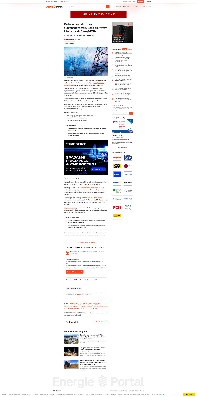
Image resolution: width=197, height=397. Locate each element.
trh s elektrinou (93, 308)
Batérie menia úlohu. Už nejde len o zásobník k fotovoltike (123, 80)
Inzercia (125, 1)
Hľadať (108, 6)
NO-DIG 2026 (117, 135)
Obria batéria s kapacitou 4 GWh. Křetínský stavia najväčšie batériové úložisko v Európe (123, 54)
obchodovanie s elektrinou (100, 306)
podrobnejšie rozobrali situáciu (91, 188)
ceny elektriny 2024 (95, 303)
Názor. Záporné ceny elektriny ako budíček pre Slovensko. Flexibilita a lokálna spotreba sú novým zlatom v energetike (123, 71)
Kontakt (134, 1)
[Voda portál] (64, 1)
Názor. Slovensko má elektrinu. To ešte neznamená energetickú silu (123, 76)
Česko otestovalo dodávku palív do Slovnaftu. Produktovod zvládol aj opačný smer (123, 84)
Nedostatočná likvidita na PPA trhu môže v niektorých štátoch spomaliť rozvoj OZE (86, 134)
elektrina (66, 306)
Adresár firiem (143, 6)
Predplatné (140, 1)
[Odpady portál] (51, 1)
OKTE (82, 308)
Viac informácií (160, 395)
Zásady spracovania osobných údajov (118, 390)
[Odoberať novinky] (131, 113)
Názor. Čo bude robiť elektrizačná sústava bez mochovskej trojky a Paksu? (123, 95)
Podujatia (118, 6)
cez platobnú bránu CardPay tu (82, 294)
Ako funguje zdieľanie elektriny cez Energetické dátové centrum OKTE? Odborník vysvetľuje (86, 221)
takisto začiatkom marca (94, 198)
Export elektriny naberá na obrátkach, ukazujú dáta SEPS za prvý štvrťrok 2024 (87, 129)
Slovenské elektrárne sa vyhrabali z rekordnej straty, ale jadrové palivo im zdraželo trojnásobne (86, 226)
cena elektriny (74, 303)
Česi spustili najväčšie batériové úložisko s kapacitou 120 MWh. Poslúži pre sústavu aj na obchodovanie (122, 59)
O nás (129, 1)
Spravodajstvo (127, 6)
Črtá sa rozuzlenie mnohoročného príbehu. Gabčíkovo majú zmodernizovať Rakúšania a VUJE (123, 90)
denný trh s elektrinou (70, 305)
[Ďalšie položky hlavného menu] (150, 6)
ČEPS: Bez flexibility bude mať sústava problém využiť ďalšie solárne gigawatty (124, 100)
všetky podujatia (122, 147)
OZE (86, 308)
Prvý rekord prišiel (70, 208)
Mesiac (130, 49)
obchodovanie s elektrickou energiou (81, 306)
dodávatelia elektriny (84, 305)
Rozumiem (189, 394)
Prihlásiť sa (148, 1)
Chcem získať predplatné (74, 272)
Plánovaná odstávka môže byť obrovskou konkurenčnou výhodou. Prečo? (123, 65)
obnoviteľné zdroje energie (71, 308)
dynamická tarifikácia (97, 305)
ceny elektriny (84, 303)
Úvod (54, 6)
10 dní (124, 49)
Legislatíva (135, 6)
